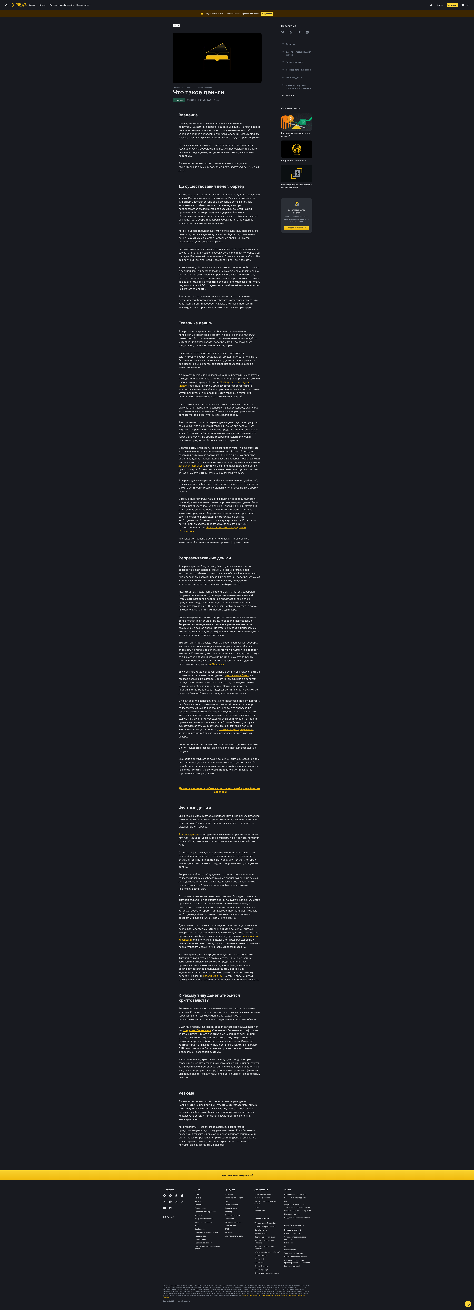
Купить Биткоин (261, 1256)
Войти (440, 5)
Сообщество (200, 1229)
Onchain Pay (260, 1211)
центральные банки (237, 675)
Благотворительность (234, 1236)
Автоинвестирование (233, 1222)
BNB (286, 1201)
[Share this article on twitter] (282, 32)
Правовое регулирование (205, 1212)
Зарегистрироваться (297, 228)
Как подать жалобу (292, 1266)
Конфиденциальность (204, 1218)
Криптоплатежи (231, 1205)
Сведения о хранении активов (297, 1217)
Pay (226, 1201)
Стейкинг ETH (230, 1225)
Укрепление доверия (204, 1222)
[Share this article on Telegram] (299, 32)
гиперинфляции (212, 975)
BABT (227, 1229)
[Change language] (463, 5)
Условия (198, 1215)
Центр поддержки (292, 1233)
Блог (197, 1225)
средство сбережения (197, 1030)
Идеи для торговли (292, 1214)
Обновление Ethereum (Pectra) (267, 1252)
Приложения (200, 1239)
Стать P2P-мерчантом (264, 1194)
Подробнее (267, 13)
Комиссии (288, 1243)
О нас (197, 1194)
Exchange (229, 1194)
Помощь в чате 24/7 (292, 1230)
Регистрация (452, 5)
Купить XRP (259, 1263)
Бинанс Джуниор (232, 1208)
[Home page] (19, 5)
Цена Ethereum (261, 1233)
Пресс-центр (200, 1208)
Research (228, 1232)
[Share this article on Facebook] (290, 32)
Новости (198, 1205)
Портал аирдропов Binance (295, 1257)
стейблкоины (216, 664)
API (285, 1246)
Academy (228, 1212)
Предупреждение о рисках (206, 1232)
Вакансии (199, 1198)
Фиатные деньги (189, 834)
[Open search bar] (430, 5)
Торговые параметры (293, 1253)
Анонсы (198, 1201)
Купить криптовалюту (234, 1198)
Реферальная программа (295, 1198)
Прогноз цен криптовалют (265, 1237)
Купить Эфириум (261, 1269)
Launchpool (229, 1218)
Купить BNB (259, 1259)
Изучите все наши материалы (235, 1175)
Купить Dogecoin (261, 1266)
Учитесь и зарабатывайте (265, 1223)
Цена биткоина (261, 1230)
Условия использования (251, 1295)
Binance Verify (290, 1250)
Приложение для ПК (203, 1243)
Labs (256, 1207)
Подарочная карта (232, 1215)
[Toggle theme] (468, 4)
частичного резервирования (236, 729)
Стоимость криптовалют (265, 1226)
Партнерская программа (295, 1194)
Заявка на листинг (262, 1198)
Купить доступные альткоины (267, 1273)
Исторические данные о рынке (297, 1211)
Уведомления (200, 1236)
